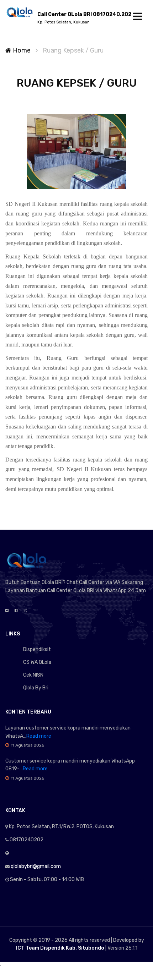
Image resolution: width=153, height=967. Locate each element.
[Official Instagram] (25, 610)
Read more (38, 736)
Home (21, 50)
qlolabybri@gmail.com (36, 866)
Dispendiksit (37, 649)
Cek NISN (33, 675)
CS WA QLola (37, 662)
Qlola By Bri (35, 688)
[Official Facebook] (16, 610)
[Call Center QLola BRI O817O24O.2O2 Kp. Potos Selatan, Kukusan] (19, 12)
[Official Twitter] (7, 610)
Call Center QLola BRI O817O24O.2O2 (84, 17)
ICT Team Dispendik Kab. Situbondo (60, 948)
